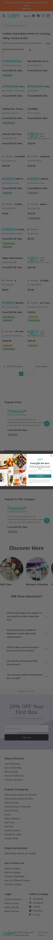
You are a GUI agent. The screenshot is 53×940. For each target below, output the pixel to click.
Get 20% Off (39, 476)
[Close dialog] (51, 455)
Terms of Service (31, 481)
